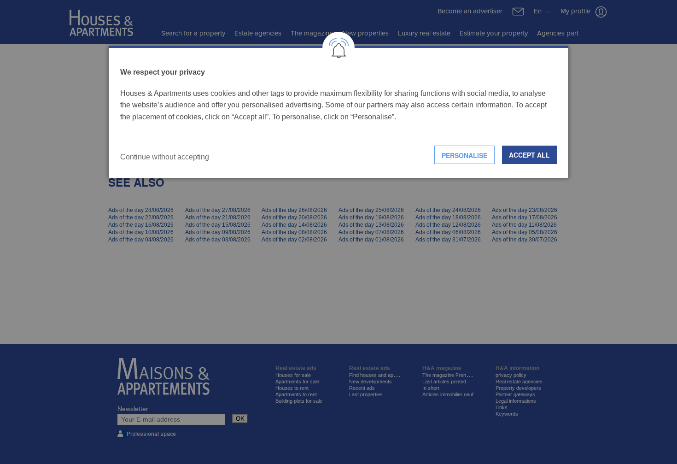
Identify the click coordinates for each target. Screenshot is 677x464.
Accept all (529, 154)
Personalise (464, 155)
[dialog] (338, 112)
